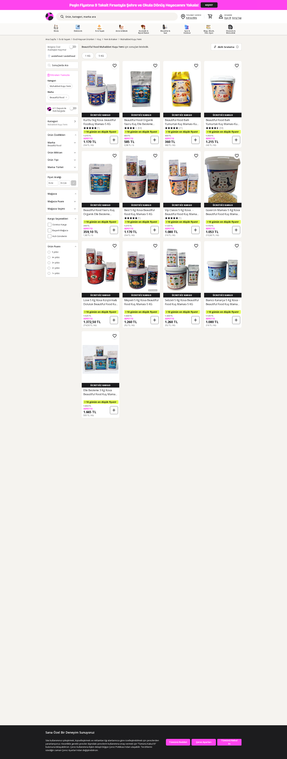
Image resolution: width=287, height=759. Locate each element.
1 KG (87, 55)
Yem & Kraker (110, 39)
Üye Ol (227, 17)
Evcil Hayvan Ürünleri (83, 39)
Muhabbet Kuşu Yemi (131, 39)
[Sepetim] (210, 16)
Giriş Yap (236, 17)
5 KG (101, 55)
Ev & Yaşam (64, 39)
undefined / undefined (63, 56)
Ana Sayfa (51, 39)
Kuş (99, 39)
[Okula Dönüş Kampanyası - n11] (143, 5)
